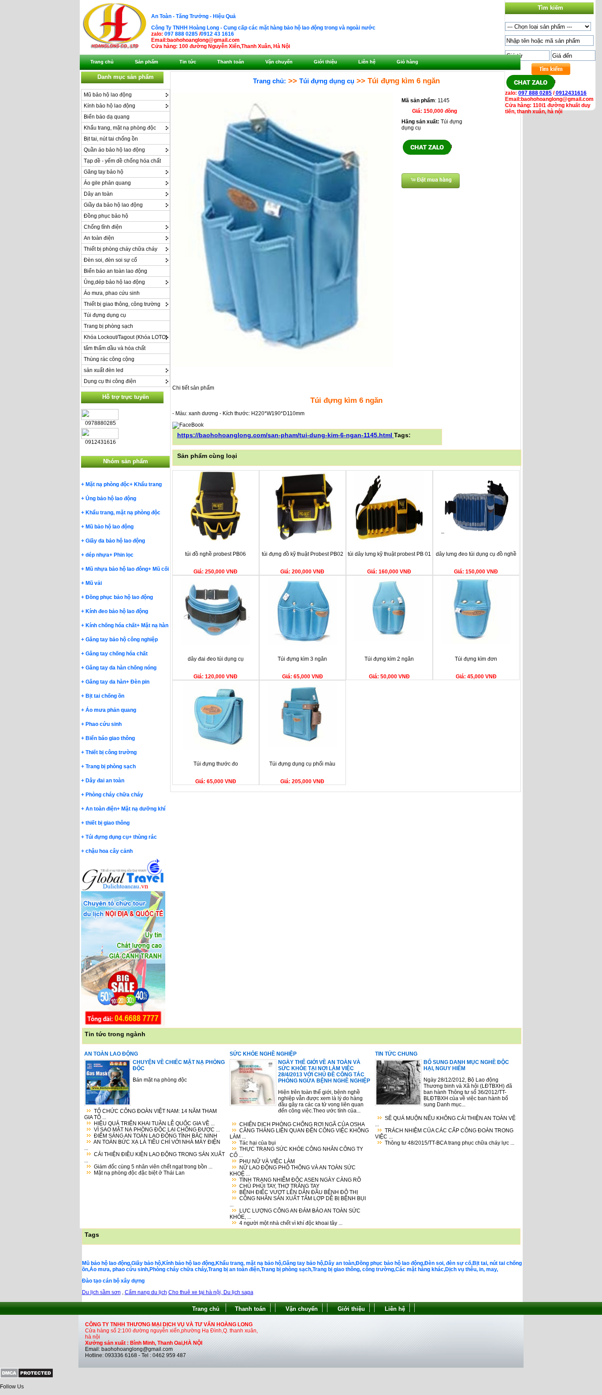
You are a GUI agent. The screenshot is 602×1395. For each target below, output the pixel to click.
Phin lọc (124, 555)
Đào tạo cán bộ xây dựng (113, 1281)
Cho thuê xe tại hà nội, (195, 1292)
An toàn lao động (111, 1054)
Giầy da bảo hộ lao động (113, 205)
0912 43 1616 (217, 34)
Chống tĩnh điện (103, 227)
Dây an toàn (98, 194)
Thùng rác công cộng (109, 359)
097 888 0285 (181, 34)
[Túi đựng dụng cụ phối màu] (302, 748)
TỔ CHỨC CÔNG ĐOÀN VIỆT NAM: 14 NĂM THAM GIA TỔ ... (150, 1114)
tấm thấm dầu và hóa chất (114, 348)
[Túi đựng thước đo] (215, 748)
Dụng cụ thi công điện (110, 381)
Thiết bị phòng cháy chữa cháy (120, 249)
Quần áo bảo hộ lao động (114, 150)
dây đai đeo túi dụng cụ (216, 659)
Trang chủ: (269, 81)
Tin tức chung (396, 1054)
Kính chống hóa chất (111, 625)
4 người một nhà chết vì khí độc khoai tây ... (290, 1223)
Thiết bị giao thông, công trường (122, 304)
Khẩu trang (148, 484)
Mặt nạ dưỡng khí (143, 809)
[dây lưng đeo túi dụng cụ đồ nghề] (476, 539)
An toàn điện (99, 238)
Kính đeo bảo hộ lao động (116, 611)
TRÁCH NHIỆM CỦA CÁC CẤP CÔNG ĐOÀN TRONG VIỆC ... (444, 1133)
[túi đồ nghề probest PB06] (215, 539)
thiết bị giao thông (107, 823)
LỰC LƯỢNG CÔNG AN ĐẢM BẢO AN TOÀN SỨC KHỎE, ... (295, 1214)
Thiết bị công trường (111, 752)
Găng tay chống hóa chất (116, 654)
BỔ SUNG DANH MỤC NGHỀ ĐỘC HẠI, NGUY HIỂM (466, 1065)
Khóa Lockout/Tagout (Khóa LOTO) (125, 337)
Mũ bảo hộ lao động (108, 95)
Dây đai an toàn (104, 780)
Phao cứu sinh (103, 724)
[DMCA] (26, 1376)
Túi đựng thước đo (215, 764)
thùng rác (145, 837)
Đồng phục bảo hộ (106, 216)
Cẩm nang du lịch (146, 1292)
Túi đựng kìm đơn (476, 659)
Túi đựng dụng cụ (105, 315)
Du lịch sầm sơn (101, 1292)
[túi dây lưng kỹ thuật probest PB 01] (389, 539)
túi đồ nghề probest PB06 (215, 554)
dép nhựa (97, 555)
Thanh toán (250, 1309)
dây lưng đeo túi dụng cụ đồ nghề (476, 554)
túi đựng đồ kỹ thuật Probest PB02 (302, 554)
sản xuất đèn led (103, 370)
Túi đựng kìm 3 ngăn (302, 659)
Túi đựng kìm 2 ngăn (389, 659)
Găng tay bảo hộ (103, 172)
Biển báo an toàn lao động (115, 271)
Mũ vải (93, 583)
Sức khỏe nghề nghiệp (263, 1054)
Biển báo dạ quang (107, 117)
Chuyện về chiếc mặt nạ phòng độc (179, 1065)
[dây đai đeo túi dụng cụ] (215, 643)
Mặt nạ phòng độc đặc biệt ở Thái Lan (139, 1173)
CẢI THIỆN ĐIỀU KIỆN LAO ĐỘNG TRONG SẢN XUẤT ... (154, 1157)
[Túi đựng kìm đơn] (476, 643)
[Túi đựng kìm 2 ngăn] (389, 643)
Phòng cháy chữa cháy (114, 795)
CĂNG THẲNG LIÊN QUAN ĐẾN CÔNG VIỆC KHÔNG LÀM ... (299, 1133)
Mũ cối (160, 569)
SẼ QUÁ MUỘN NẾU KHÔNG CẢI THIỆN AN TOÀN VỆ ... (445, 1121)
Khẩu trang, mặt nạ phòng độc (120, 128)
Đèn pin (139, 682)
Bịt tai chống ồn (104, 696)
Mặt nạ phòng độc (107, 484)
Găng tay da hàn (105, 682)
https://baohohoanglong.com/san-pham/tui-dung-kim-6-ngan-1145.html (285, 435)
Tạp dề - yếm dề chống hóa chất (122, 161)
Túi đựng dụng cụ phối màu (302, 764)
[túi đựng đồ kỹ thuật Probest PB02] (302, 539)
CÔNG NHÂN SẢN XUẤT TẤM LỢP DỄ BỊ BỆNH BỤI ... (298, 1201)
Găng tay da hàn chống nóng (120, 668)
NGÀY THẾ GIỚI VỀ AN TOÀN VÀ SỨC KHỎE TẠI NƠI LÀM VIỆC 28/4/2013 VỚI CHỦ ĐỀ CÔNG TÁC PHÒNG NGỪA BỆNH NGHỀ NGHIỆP (324, 1071)
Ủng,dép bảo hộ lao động (114, 282)
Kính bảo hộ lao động (109, 106)
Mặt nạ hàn (154, 625)
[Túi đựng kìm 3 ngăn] (302, 643)
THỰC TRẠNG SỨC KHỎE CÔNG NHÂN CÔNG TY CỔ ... (296, 1152)
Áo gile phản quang (107, 183)
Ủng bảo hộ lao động (110, 498)
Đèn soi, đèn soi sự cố (110, 260)
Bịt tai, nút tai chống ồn (111, 139)
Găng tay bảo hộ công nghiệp (121, 639)
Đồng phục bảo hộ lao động (119, 597)
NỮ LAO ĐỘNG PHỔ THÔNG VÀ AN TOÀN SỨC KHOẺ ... (293, 1170)
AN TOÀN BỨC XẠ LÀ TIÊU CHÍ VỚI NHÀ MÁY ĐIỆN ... (152, 1145)
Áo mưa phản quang (110, 710)
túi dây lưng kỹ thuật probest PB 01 (389, 554)
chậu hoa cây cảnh (109, 851)
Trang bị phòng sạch (108, 326)
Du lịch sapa (238, 1292)
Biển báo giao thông (110, 738)
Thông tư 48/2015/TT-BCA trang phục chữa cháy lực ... (449, 1143)
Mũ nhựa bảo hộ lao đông (116, 569)
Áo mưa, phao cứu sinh (112, 293)
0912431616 (570, 93)
